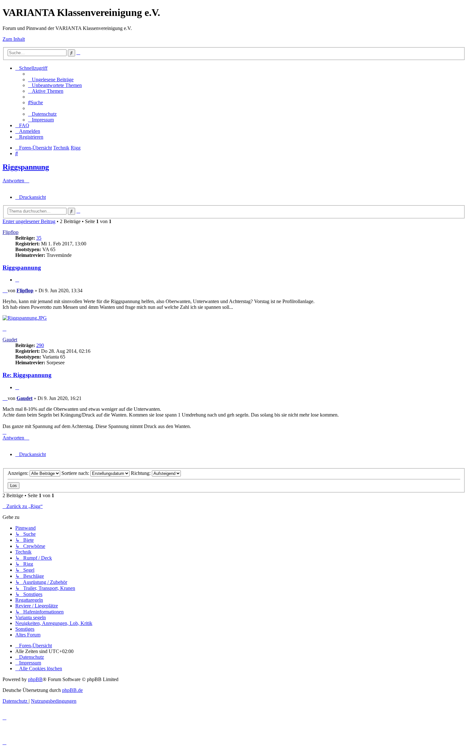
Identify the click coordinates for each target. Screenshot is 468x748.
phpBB (35, 679)
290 (40, 345)
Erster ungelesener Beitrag (29, 221)
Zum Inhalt (14, 39)
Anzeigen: (19, 473)
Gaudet (10, 339)
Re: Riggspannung (27, 375)
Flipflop (10, 232)
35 (38, 238)
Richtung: (141, 473)
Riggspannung (26, 167)
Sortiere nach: (75, 473)
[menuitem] (51, 79)
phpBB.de (72, 690)
